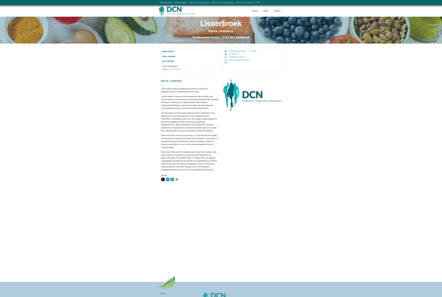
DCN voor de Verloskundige (222, 2)
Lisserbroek (175, 69)
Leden (265, 11)
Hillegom (165, 69)
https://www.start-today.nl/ (239, 60)
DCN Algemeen (166, 2)
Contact (277, 11)
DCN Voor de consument (199, 2)
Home (254, 11)
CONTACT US (275, 295)
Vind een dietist (180, 2)
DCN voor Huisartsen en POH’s (248, 2)
